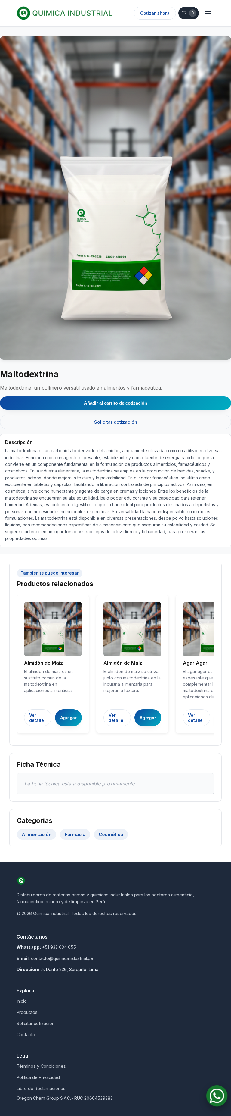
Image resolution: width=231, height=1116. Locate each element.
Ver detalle (36, 718)
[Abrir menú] (207, 13)
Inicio (22, 1001)
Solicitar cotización (115, 422)
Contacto (26, 1034)
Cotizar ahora (155, 13)
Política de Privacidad (38, 1077)
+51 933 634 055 (59, 947)
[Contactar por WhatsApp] (217, 1096)
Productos (27, 1012)
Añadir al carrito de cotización (115, 403)
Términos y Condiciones (41, 1066)
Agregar (68, 717)
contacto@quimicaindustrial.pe (62, 958)
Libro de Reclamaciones (41, 1088)
